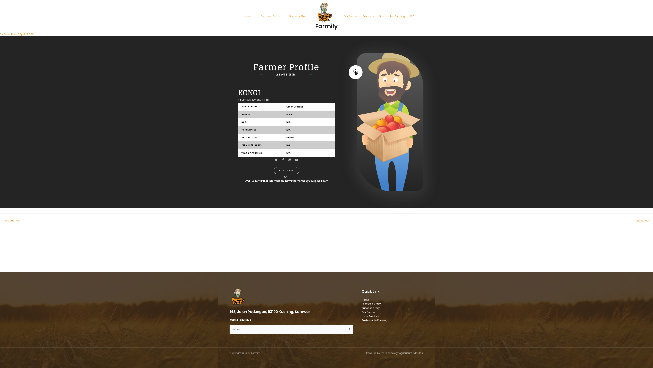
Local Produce (370, 316)
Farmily (326, 26)
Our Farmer (351, 16)
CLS (412, 16)
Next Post (645, 220)
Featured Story (270, 16)
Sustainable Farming (392, 16)
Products (368, 16)
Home (247, 16)
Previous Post (10, 220)
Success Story (298, 16)
